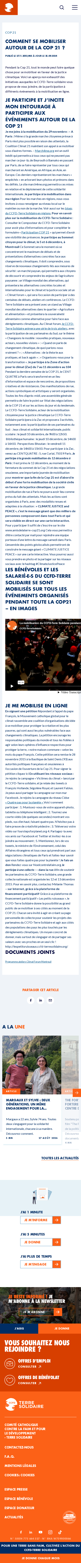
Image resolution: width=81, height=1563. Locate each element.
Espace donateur (19, 1508)
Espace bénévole (19, 1499)
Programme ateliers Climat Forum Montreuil (28, 961)
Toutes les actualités (60, 1158)
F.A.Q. (10, 1456)
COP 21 (10, 32)
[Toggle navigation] (75, 7)
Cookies (28, 1475)
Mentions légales (20, 1466)
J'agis (19, 1328)
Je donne (61, 1328)
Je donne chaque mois (41, 1558)
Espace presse (16, 1489)
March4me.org (44, 150)
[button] (40, 1312)
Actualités (14, 1517)
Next (77, 1093)
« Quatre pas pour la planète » (24, 802)
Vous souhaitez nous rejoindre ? (37, 1346)
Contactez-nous (19, 1447)
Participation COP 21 (35, 232)
